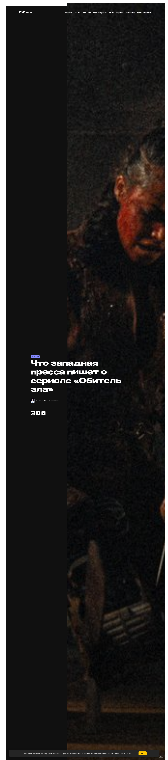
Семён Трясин (41, 400)
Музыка (119, 12)
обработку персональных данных (107, 753)
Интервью (130, 12)
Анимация (86, 12)
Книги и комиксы (144, 12)
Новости (35, 357)
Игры (111, 12)
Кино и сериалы (100, 12)
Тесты (77, 12)
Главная (68, 12)
